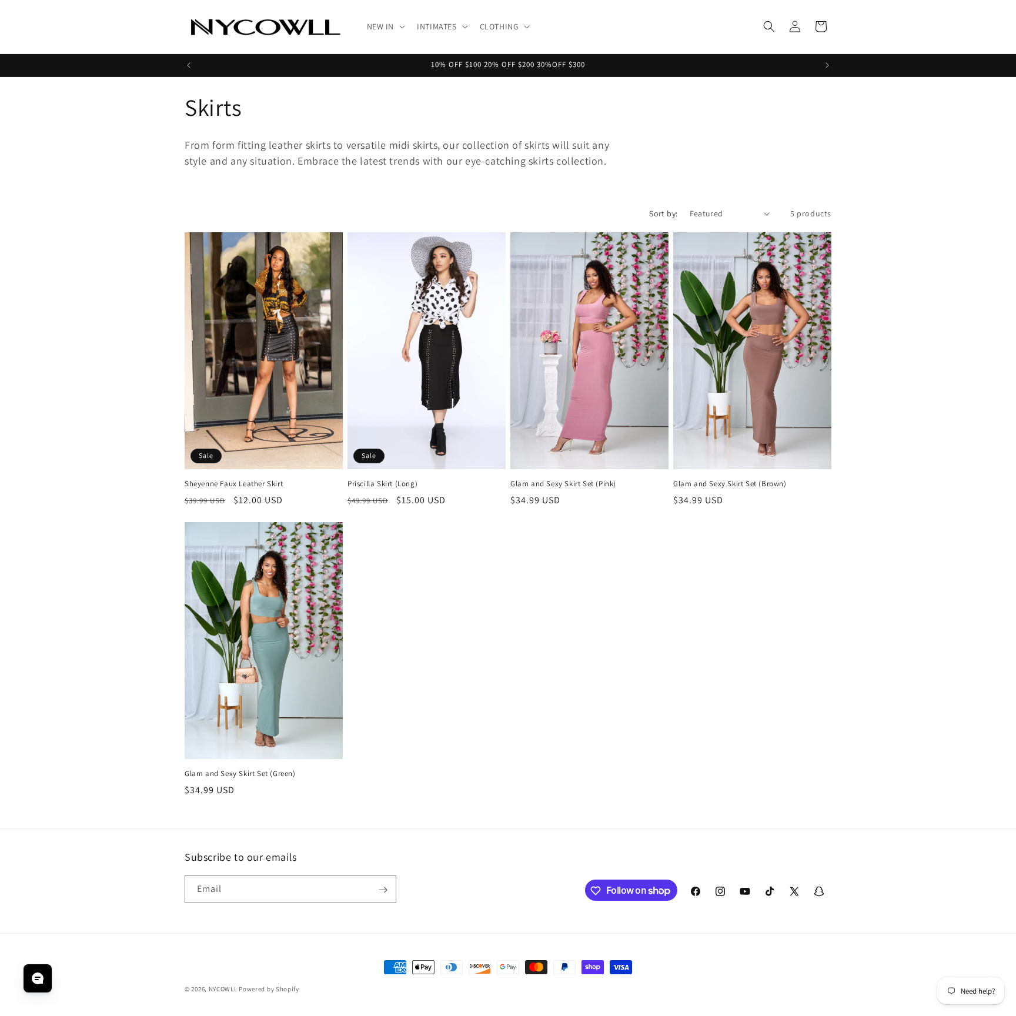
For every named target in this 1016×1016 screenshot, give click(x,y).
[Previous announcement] (189, 65)
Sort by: (663, 213)
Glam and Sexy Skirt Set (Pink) (563, 484)
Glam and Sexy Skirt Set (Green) (240, 773)
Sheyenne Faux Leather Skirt (234, 484)
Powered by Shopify (269, 989)
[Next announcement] (827, 65)
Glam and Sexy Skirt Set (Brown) (730, 484)
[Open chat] (38, 978)
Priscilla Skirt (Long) (382, 484)
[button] (385, 26)
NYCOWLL (223, 989)
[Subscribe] (383, 890)
